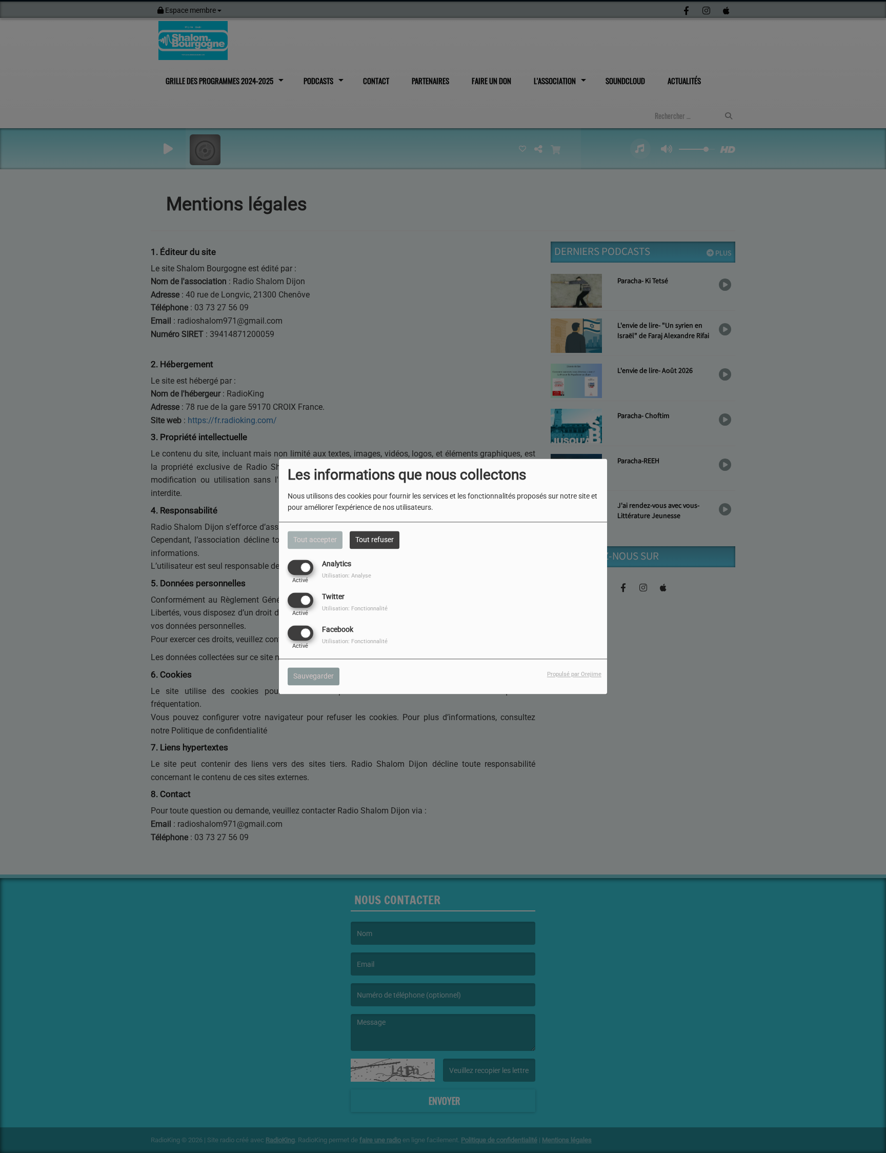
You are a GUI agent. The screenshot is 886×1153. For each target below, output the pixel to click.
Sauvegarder (313, 676)
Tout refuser (374, 539)
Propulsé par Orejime (574, 674)
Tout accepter (315, 539)
